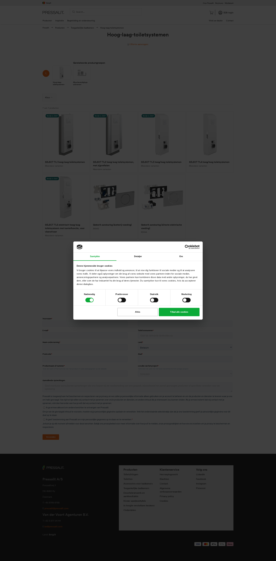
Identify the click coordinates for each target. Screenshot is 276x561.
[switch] (122, 300)
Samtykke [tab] (95, 256)
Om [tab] (181, 256)
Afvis (137, 312)
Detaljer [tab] (138, 256)
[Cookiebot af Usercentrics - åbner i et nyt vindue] (187, 247)
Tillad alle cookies (179, 312)
